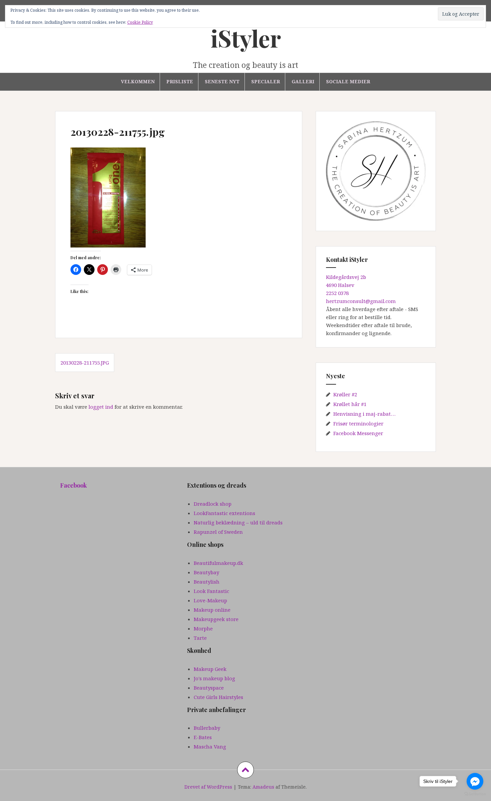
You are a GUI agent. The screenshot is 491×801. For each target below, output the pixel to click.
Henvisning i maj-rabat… (364, 413)
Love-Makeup (210, 600)
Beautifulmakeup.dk (218, 563)
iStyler (245, 38)
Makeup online (212, 609)
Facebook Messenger (358, 433)
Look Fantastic (211, 591)
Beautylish (206, 581)
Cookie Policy (140, 22)
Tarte (200, 637)
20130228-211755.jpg (84, 362)
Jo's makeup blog (214, 678)
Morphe (203, 628)
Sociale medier (348, 81)
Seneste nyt (222, 81)
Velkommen (138, 81)
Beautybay (206, 572)
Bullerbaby (207, 727)
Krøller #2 (345, 394)
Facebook (73, 485)
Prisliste (179, 81)
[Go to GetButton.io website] (475, 794)
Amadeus (263, 787)
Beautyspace (209, 687)
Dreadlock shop (212, 503)
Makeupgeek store (216, 619)
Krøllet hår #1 (349, 404)
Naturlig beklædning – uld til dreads (238, 522)
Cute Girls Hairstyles (218, 697)
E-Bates (203, 737)
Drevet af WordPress (208, 787)
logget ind (101, 406)
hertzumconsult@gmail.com (361, 301)
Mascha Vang (210, 746)
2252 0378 (337, 293)
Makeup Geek (210, 669)
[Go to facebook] (475, 781)
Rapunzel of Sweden (218, 531)
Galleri (303, 81)
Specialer (265, 81)
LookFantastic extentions (224, 513)
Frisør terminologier (358, 423)
